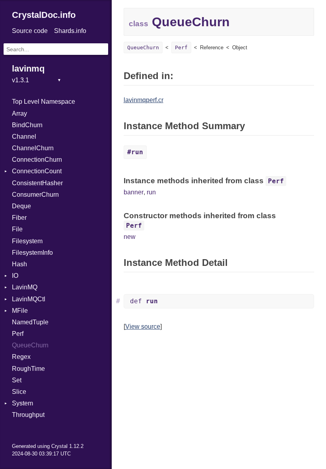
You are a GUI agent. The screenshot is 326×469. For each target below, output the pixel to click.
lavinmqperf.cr (143, 100)
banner (134, 192)
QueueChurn (30, 345)
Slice (19, 391)
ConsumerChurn (35, 194)
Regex (21, 356)
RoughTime (28, 368)
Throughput (28, 414)
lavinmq (28, 69)
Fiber (19, 217)
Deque (21, 206)
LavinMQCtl (28, 299)
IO (15, 275)
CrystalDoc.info (44, 15)
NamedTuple (30, 322)
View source (142, 326)
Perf (17, 333)
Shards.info (70, 30)
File (17, 229)
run (151, 192)
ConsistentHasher (37, 183)
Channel (24, 136)
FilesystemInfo (32, 252)
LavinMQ (24, 287)
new (130, 236)
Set (16, 380)
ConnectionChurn (37, 159)
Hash (19, 264)
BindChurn (27, 125)
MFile (20, 310)
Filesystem (27, 241)
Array (19, 113)
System (22, 403)
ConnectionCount (37, 171)
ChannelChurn (33, 148)
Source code (30, 30)
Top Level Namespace (43, 101)
